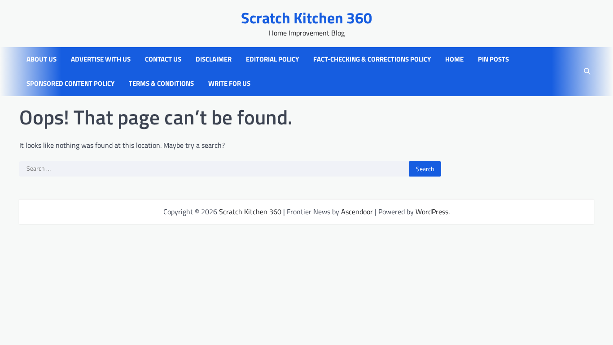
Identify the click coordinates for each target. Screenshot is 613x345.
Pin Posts (493, 59)
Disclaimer (214, 59)
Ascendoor (357, 211)
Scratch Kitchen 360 (306, 17)
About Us (41, 59)
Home (454, 59)
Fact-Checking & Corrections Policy (372, 59)
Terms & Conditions (161, 83)
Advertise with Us (101, 59)
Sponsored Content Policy (70, 83)
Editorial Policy (272, 59)
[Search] (587, 71)
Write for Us (229, 83)
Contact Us (163, 59)
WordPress (432, 211)
